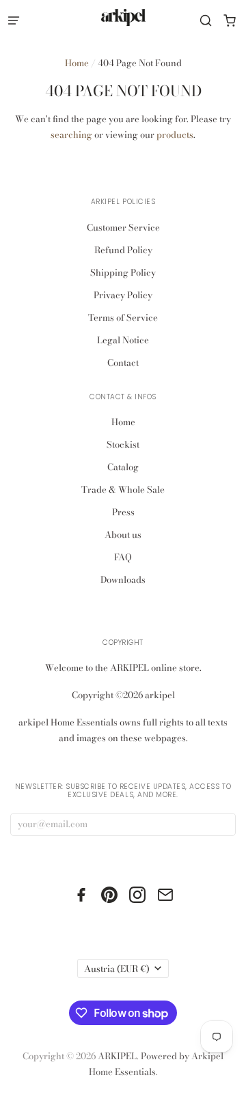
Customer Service (123, 227)
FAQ (123, 557)
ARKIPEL (117, 1056)
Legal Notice (123, 340)
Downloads (123, 579)
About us (123, 534)
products (174, 134)
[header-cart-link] (229, 20)
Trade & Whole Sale (123, 489)
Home (77, 63)
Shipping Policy (123, 272)
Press (123, 512)
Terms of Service (123, 317)
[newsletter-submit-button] (222, 825)
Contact (123, 362)
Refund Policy (123, 250)
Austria (117, 968)
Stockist (123, 444)
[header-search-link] (205, 20)
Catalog (123, 467)
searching (71, 134)
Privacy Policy (123, 295)
